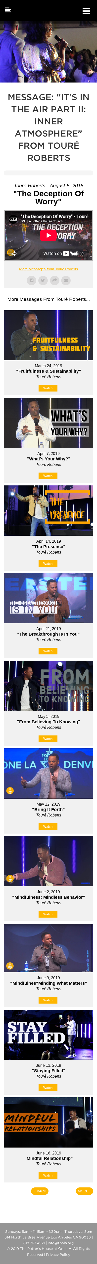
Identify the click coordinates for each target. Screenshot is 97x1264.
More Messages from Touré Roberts (48, 269)
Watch (47, 388)
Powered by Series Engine (48, 1205)
